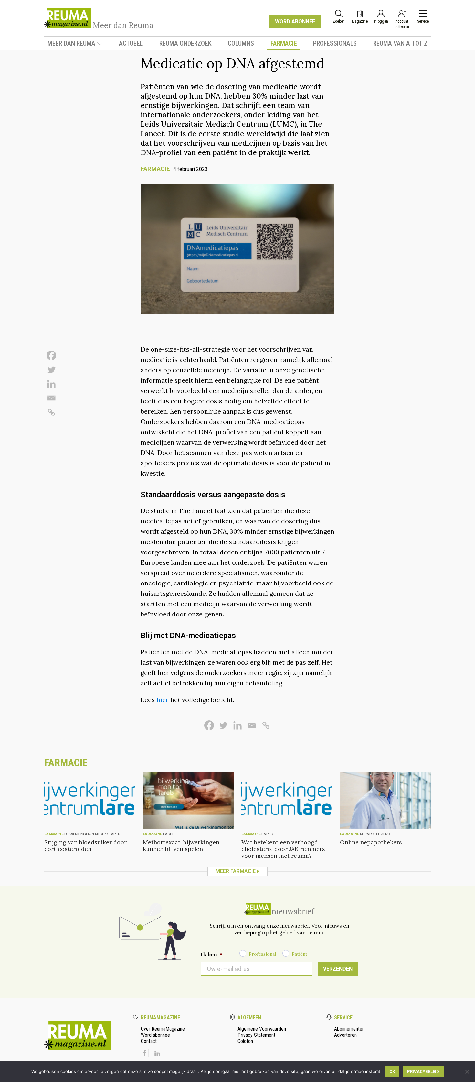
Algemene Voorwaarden (262, 1029)
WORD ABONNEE (295, 21)
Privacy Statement (256, 1035)
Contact (149, 1041)
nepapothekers (375, 834)
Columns (241, 43)
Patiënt (299, 954)
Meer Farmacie (236, 871)
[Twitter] (51, 369)
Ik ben (211, 954)
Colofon (245, 1041)
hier (163, 700)
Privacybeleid (423, 1071)
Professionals (335, 43)
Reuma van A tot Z (400, 43)
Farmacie (283, 43)
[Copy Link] (51, 412)
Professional (262, 954)
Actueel (131, 43)
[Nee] (467, 1071)
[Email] (51, 398)
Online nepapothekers (371, 842)
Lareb (168, 834)
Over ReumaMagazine (163, 1029)
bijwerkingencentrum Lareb (92, 834)
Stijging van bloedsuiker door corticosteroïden (85, 845)
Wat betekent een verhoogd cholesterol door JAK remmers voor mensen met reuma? (283, 848)
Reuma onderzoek (185, 43)
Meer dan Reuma (71, 43)
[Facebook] (51, 355)
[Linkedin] (51, 383)
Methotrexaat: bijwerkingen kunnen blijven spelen (181, 845)
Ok (392, 1071)
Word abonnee (155, 1035)
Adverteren (345, 1035)
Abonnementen (349, 1029)
